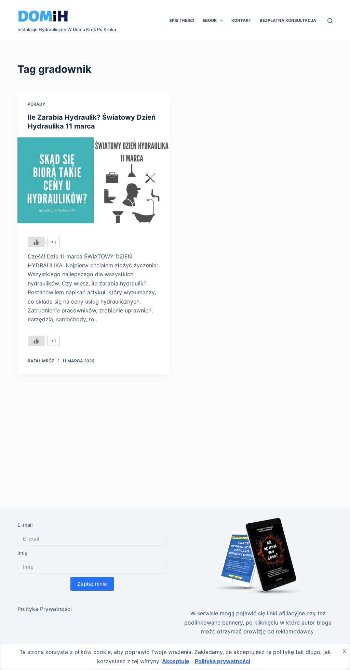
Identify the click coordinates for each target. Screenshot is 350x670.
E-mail (25, 525)
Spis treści (181, 20)
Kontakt (241, 20)
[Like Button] (36, 242)
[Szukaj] (330, 20)
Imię (22, 553)
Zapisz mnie (92, 583)
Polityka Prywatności (44, 608)
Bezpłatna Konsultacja (288, 20)
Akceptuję (175, 661)
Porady (36, 104)
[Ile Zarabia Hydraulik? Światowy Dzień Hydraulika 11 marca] (93, 180)
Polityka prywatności (222, 661)
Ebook (210, 20)
